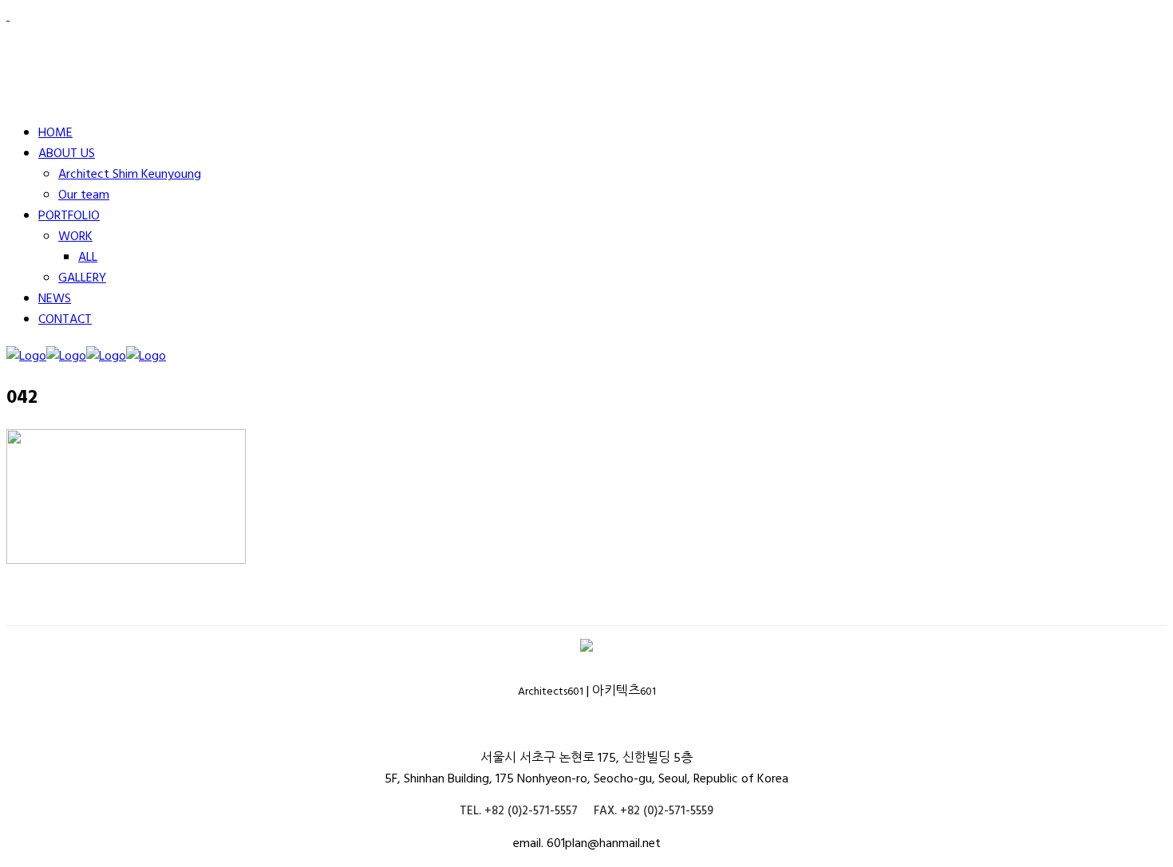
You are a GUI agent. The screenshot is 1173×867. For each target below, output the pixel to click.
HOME (55, 133)
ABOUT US (66, 154)
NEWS (54, 299)
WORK (75, 237)
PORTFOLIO (69, 216)
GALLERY (82, 278)
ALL (87, 257)
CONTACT (65, 319)
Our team (83, 195)
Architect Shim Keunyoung (129, 174)
